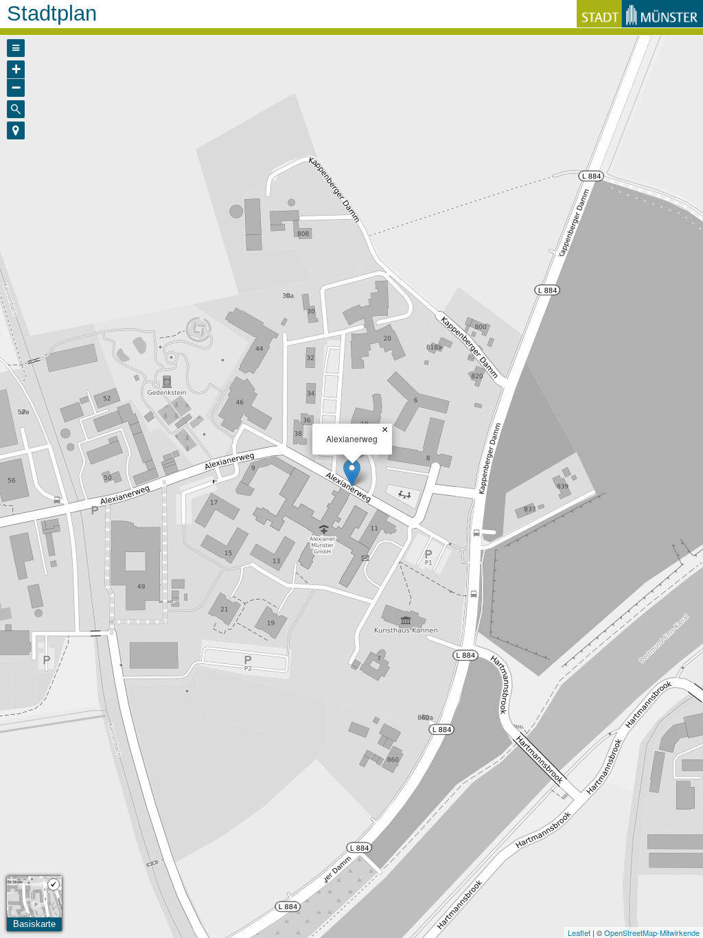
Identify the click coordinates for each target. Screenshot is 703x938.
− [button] (16, 87)
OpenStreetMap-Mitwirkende (652, 932)
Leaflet (579, 932)
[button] (16, 130)
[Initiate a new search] (16, 109)
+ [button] (16, 69)
